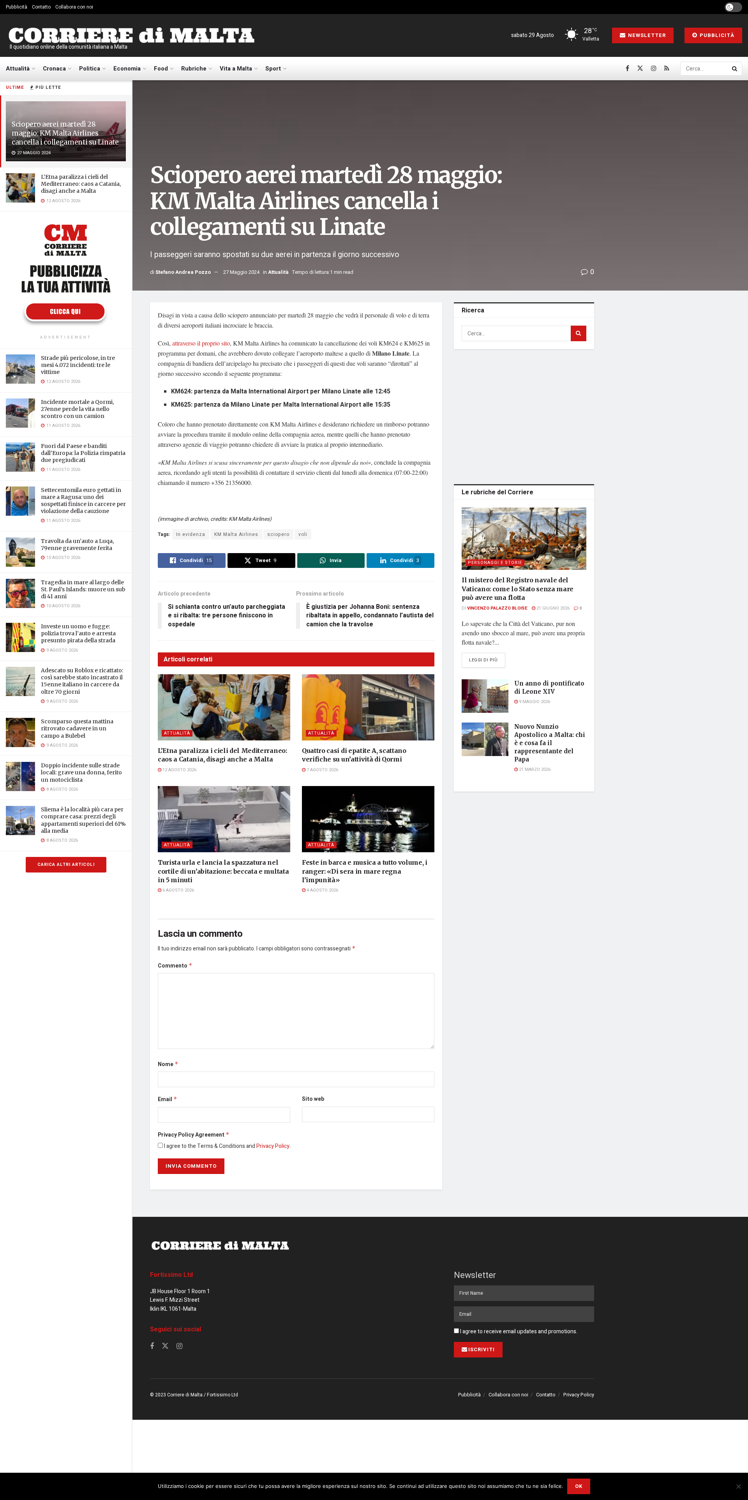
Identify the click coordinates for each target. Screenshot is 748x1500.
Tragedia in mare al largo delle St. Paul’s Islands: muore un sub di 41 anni (83, 589)
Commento (175, 966)
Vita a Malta (236, 68)
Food (161, 68)
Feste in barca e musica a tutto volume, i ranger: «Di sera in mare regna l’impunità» (364, 871)
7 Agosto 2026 (321, 770)
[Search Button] (735, 69)
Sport (273, 68)
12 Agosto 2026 (178, 770)
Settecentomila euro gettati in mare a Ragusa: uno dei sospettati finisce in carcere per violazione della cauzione (83, 500)
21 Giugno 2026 (552, 608)
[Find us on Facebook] (627, 68)
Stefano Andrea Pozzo (183, 272)
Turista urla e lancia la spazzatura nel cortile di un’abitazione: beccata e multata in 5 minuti (223, 871)
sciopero (278, 534)
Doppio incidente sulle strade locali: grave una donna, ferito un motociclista (81, 772)
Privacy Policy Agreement (193, 1135)
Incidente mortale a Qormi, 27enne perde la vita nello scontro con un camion (77, 409)
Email (167, 1099)
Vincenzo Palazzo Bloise (497, 608)
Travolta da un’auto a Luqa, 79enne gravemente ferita (77, 545)
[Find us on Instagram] (653, 68)
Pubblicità (16, 7)
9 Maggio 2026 (534, 701)
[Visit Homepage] (131, 35)
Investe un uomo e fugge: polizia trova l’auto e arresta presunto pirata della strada (78, 633)
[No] (738, 1486)
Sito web (313, 1099)
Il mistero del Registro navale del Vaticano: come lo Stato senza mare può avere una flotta (517, 588)
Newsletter (646, 35)
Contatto (41, 7)
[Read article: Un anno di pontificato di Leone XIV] (485, 696)
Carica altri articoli (66, 864)
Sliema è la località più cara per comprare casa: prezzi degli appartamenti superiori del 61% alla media (83, 820)
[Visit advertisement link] (66, 274)
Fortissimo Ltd (171, 1275)
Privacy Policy (272, 1146)
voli (302, 534)
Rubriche (193, 68)
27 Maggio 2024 (241, 272)
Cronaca (54, 68)
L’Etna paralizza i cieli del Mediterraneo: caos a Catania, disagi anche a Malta (81, 183)
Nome (168, 1064)
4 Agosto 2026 (321, 890)
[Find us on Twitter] (640, 68)
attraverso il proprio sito (201, 343)
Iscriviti (481, 1349)
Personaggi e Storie (495, 562)
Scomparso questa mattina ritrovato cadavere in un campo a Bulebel (77, 728)
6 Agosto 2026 (177, 890)
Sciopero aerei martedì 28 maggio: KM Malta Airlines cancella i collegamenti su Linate (65, 133)
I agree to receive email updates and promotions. (518, 1331)
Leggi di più (487, 659)
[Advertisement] (524, 415)
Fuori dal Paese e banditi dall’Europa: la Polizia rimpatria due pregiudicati (83, 453)
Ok (578, 1486)
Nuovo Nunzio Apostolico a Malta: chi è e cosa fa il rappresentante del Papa (549, 743)
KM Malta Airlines (236, 534)
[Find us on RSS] (666, 68)
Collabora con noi (74, 7)
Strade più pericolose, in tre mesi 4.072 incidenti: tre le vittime (78, 364)
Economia (127, 68)
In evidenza (190, 534)
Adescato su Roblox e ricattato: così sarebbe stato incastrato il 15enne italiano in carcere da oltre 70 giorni (82, 681)
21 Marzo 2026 (534, 769)
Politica (89, 68)
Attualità (18, 68)
